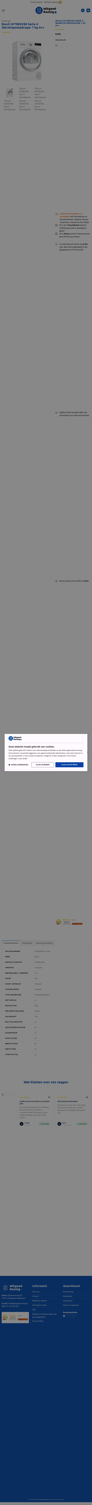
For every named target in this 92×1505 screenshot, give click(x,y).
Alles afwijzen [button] (42, 765)
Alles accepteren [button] (69, 765)
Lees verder (22, 758)
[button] (18, 765)
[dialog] (46, 752)
